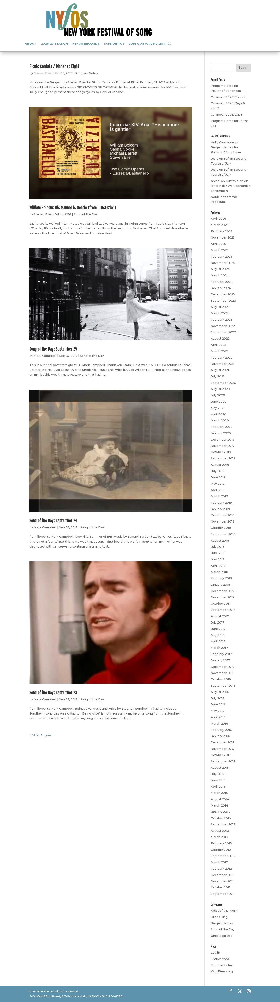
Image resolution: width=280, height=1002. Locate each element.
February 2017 (221, 654)
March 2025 (219, 250)
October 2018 (221, 528)
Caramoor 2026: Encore (228, 97)
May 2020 (218, 408)
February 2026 (221, 231)
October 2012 (221, 850)
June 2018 (218, 553)
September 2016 (223, 685)
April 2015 (218, 786)
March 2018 (219, 572)
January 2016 (220, 736)
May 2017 (218, 635)
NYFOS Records (85, 43)
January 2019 (220, 509)
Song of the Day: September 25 (53, 348)
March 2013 (219, 837)
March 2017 (219, 648)
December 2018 (222, 515)
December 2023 (223, 294)
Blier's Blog (219, 917)
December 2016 (222, 667)
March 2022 (220, 351)
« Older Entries (40, 735)
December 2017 (222, 591)
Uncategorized (221, 936)
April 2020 (218, 414)
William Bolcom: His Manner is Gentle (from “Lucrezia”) (72, 207)
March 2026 (220, 225)
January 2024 (221, 288)
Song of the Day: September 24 (53, 520)
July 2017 (217, 622)
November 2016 (222, 673)
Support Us (114, 43)
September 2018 (223, 534)
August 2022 (220, 338)
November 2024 (223, 263)
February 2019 (221, 502)
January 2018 (220, 584)
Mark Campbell (45, 356)
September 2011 (223, 894)
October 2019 (221, 452)
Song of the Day (86, 214)
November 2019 (222, 446)
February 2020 (222, 427)
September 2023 (223, 300)
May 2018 (218, 559)
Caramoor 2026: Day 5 (227, 114)
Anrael (215, 181)
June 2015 (218, 780)
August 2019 (220, 465)
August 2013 (220, 831)
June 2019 (218, 477)
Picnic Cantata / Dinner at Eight (54, 66)
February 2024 (221, 282)
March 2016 (219, 723)
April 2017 (218, 641)
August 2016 (220, 692)
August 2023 (220, 307)
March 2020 (220, 420)
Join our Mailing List (147, 43)
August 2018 (220, 540)
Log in (215, 952)
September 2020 (223, 383)
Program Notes (86, 73)
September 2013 (223, 824)
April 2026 (218, 218)
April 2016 (218, 717)
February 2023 (221, 320)
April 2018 (218, 566)
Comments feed (222, 965)
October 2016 (221, 679)
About (30, 43)
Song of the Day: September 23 (53, 692)
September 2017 (223, 610)
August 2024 (220, 269)
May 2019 (218, 483)
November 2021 (222, 364)
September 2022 (223, 332)
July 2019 (217, 471)
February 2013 (221, 843)
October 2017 (221, 604)
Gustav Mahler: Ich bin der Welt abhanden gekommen (231, 186)
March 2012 (219, 862)
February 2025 (221, 256)
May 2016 (218, 711)
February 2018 (221, 578)
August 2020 (220, 389)
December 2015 (222, 742)
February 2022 (221, 357)
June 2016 (218, 704)
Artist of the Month (225, 910)
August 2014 (220, 799)
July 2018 (217, 547)
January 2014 (220, 812)
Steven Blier (43, 73)
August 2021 (220, 370)
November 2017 (222, 597)
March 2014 (219, 805)
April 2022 (218, 345)
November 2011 (222, 881)
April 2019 (218, 490)
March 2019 (219, 496)
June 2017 (218, 629)
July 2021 (217, 376)
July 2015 (217, 774)
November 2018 (222, 521)
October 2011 (220, 887)
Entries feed (220, 959)
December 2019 (222, 439)
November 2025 (223, 237)
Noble (215, 197)
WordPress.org (222, 971)
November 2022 (223, 326)
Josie (214, 158)
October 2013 (221, 818)
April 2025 (218, 244)
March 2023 (220, 313)
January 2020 (221, 433)
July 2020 (218, 395)
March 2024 (220, 275)
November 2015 (222, 749)
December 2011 (222, 875)
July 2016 (217, 698)
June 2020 (219, 401)
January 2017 (220, 660)
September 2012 (223, 856)
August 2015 (220, 767)
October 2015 (221, 755)
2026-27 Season (54, 43)
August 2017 (220, 616)
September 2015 (223, 761)
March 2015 (219, 793)
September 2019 (223, 458)
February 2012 (221, 868)
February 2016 (221, 730)
